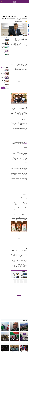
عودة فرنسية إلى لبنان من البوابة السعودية (3, 47)
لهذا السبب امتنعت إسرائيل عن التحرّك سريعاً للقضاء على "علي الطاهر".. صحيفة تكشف (3, 84)
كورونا (26, 142)
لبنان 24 (26, 43)
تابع (19, 295)
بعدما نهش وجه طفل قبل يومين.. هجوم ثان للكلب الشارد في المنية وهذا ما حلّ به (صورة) (3, 39)
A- (28, 35)
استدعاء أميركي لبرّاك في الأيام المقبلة (3, 43)
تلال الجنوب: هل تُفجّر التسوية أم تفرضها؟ (6, 339)
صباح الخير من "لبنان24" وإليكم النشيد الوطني (3, 50)
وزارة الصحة (25, 143)
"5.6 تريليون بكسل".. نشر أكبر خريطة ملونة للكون (5, 351)
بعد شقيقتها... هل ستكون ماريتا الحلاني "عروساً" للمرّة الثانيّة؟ (3, 73)
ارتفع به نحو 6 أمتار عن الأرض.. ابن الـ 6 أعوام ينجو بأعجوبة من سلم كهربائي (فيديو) (15, 352)
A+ (28, 34)
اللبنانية (16, 196)
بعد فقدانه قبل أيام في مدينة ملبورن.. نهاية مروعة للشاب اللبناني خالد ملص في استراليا (3, 69)
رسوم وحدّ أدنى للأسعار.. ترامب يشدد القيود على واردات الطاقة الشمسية (14, 278)
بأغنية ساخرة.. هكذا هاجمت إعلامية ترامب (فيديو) (24, 351)
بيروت (22, 254)
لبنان (14, 38)
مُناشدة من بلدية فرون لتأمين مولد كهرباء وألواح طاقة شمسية (21, 275)
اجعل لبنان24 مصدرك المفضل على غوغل (20, 21)
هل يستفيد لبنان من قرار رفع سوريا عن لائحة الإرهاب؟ (3, 54)
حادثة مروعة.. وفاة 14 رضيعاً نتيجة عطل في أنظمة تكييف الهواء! (3, 81)
